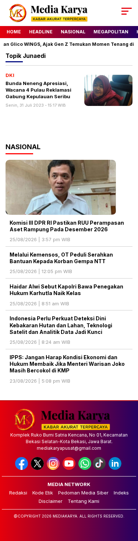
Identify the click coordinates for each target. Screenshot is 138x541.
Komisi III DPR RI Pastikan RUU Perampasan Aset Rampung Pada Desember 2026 (67, 226)
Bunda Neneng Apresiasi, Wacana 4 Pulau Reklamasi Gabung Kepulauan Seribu (38, 89)
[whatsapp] (84, 468)
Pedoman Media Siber (83, 493)
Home (14, 31)
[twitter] (38, 468)
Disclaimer (51, 501)
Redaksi (18, 493)
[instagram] (54, 468)
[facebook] (22, 468)
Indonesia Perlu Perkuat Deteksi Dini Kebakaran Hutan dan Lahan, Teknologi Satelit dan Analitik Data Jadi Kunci (61, 325)
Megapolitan (110, 31)
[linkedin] (116, 468)
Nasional (73, 31)
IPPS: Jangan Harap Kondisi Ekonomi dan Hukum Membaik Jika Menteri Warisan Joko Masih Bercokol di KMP (67, 363)
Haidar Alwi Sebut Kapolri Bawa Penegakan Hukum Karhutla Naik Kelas (66, 289)
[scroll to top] (128, 498)
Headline (41, 31)
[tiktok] (100, 468)
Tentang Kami (83, 501)
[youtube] (70, 468)
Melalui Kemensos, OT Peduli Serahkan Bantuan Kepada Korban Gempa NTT (61, 257)
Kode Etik (42, 493)
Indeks (121, 493)
